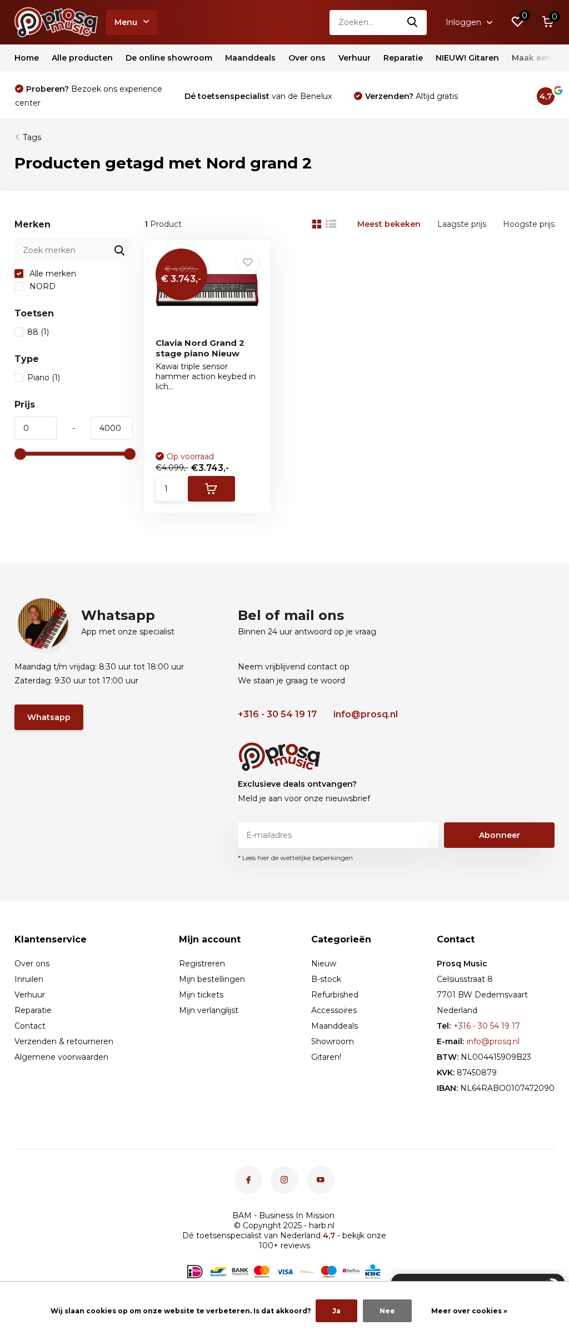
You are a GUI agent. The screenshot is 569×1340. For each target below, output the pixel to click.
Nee (387, 1311)
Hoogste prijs (529, 224)
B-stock (326, 979)
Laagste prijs (461, 224)
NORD (41, 286)
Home (26, 58)
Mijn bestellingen (212, 979)
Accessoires (334, 1010)
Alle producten (82, 58)
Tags (32, 137)
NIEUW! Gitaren (467, 58)
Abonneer (499, 835)
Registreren (202, 964)
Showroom (332, 1041)
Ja (336, 1311)
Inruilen (28, 979)
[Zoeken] (413, 22)
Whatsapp (49, 717)
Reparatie (403, 58)
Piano (43, 378)
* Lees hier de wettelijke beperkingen (295, 857)
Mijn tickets (201, 995)
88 (38, 332)
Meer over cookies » (469, 1311)
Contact (30, 1026)
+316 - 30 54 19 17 (277, 714)
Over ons (307, 58)
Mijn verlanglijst (208, 1010)
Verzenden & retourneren (63, 1041)
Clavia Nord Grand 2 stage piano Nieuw (200, 348)
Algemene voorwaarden (61, 1057)
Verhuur (354, 58)
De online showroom (169, 58)
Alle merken (51, 274)
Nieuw (323, 964)
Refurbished (334, 995)
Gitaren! (326, 1057)
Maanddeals (250, 58)
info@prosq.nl (365, 714)
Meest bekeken (389, 224)
